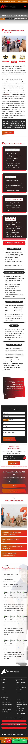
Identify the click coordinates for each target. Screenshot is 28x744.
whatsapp (24, 740)
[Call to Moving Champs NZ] (10, 671)
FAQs (3, 689)
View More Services (14, 491)
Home (3, 682)
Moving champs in (13, 720)
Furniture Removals (7, 704)
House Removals (6, 702)
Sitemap (18, 692)
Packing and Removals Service (21, 705)
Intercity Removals (6, 709)
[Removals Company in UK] (8, 6)
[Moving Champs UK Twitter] (25, 734)
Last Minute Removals (7, 707)
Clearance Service (20, 702)
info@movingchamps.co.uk (18, 127)
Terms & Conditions (21, 687)
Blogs (3, 687)
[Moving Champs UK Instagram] (13, 734)
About (3, 685)
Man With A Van (20, 710)
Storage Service (20, 708)
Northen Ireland (10, 18)
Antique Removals (6, 700)
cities (3, 18)
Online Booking (19, 685)
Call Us (2, 741)
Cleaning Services (20, 713)
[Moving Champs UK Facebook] (2, 734)
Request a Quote (14, 463)
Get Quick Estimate (9, 439)
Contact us (14, 485)
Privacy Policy (19, 689)
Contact (4, 692)
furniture (11, 305)
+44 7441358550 (15, 125)
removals (6, 94)
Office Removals (20, 700)
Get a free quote (8, 132)
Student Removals (6, 711)
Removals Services (20, 682)
